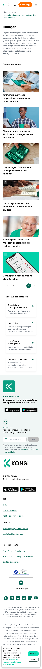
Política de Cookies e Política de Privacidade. (12, 662)
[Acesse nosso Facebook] (18, 598)
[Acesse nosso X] (23, 598)
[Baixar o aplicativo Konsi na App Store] (12, 410)
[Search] (8, 4)
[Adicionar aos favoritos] (5, 73)
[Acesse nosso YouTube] (36, 598)
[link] (21, 16)
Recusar (33, 659)
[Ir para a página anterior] (7, 285)
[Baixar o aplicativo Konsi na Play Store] (30, 410)
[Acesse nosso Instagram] (12, 598)
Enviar (33, 439)
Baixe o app (25, 4)
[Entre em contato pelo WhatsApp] (6, 598)
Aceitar (33, 654)
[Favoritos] (15, 4)
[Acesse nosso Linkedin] (30, 598)
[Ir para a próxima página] (34, 285)
